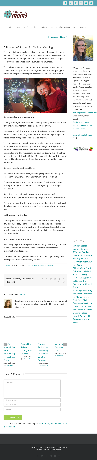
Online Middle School (83, 134)
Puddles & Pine (79, 128)
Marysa (7, 265)
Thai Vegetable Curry (82, 290)
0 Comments (49, 265)
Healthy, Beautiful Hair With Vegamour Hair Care (82, 261)
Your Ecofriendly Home (82, 125)
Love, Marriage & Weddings (35, 265)
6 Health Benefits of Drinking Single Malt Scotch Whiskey (82, 271)
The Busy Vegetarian (81, 122)
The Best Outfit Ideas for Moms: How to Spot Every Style (82, 296)
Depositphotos (56, 450)
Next (62, 37)
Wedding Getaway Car (59, 347)
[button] (89, 27)
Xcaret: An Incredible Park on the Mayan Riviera (82, 319)
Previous (54, 37)
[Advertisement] (83, 198)
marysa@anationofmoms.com (85, 112)
